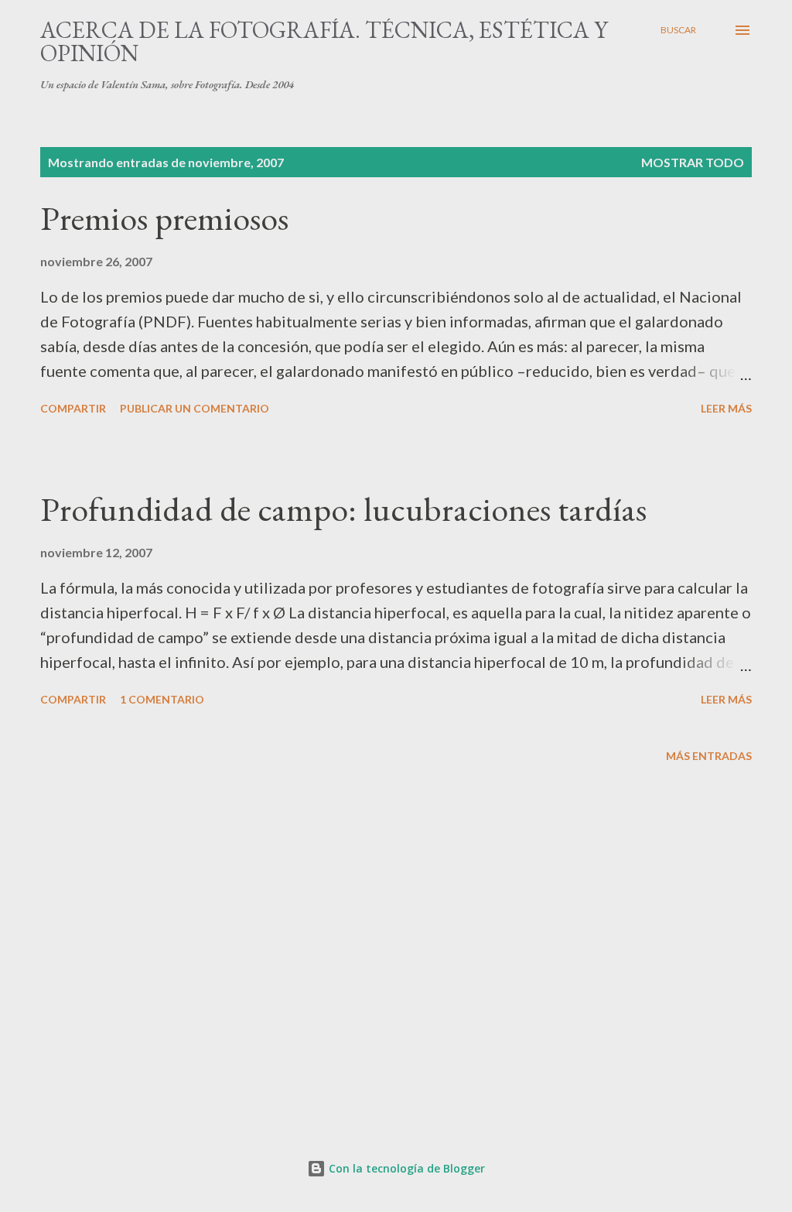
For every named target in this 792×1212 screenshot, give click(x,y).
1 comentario (162, 699)
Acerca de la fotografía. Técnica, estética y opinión (324, 41)
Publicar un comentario (194, 408)
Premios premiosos (164, 218)
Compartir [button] (73, 408)
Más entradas (709, 755)
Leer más (726, 408)
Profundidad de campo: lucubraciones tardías (343, 509)
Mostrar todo (692, 162)
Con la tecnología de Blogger (405, 1168)
